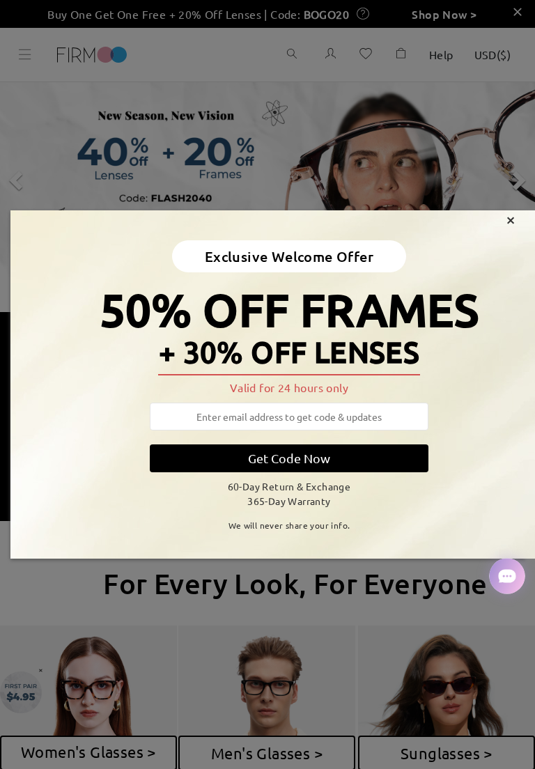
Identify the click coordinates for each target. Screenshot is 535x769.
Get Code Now (289, 458)
